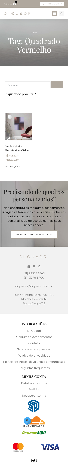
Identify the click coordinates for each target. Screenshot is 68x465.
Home (34, 32)
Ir (57, 84)
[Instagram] (34, 266)
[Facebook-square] (28, 266)
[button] (54, 13)
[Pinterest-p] (39, 266)
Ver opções (12, 166)
